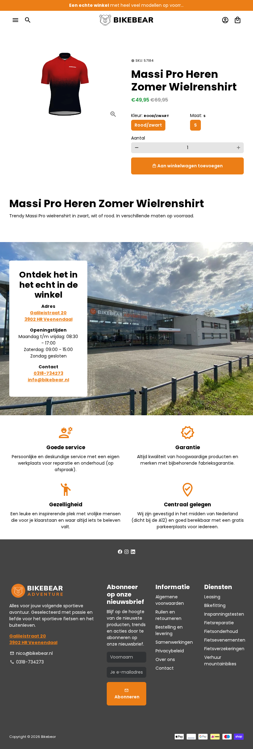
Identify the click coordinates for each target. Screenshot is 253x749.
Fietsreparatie (219, 623)
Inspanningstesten (224, 614)
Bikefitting (215, 605)
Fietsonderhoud (221, 631)
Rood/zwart (148, 125)
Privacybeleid (170, 651)
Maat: (197, 115)
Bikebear (48, 736)
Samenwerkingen (174, 642)
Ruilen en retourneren (168, 615)
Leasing (212, 597)
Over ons (165, 659)
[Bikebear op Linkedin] (133, 552)
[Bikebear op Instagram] (126, 552)
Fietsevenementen (224, 640)
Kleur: (150, 115)
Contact (165, 668)
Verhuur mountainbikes (220, 660)
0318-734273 (27, 662)
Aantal (138, 138)
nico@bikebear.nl (31, 653)
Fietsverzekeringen (224, 649)
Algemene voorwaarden (170, 600)
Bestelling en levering (169, 630)
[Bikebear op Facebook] (120, 552)
